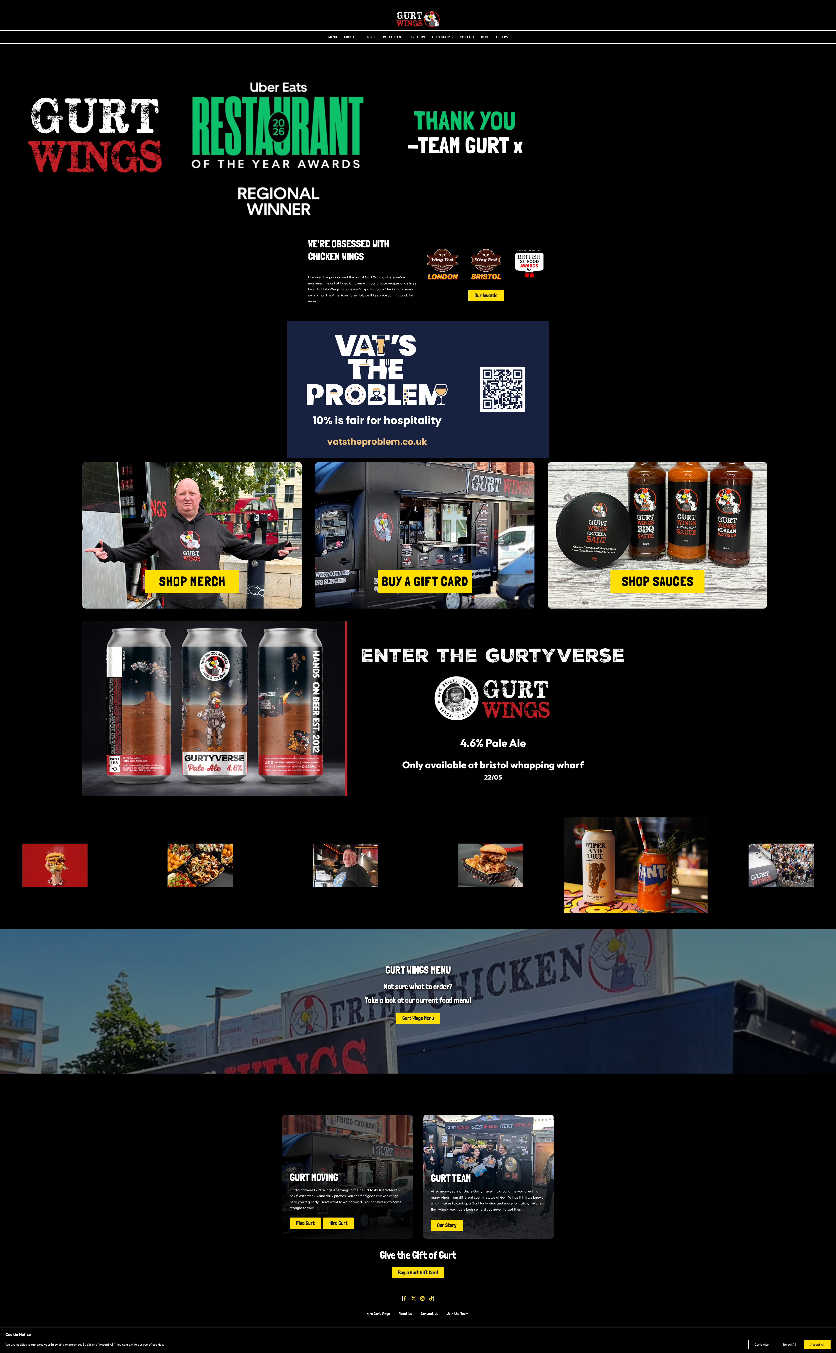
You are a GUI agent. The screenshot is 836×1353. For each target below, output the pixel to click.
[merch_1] (192, 464)
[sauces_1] (657, 464)
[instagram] (422, 1298)
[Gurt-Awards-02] (442, 246)
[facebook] (405, 1298)
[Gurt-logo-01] (418, 9)
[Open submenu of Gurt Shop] (451, 37)
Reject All (789, 1344)
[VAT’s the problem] (418, 323)
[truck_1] (424, 464)
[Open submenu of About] (356, 37)
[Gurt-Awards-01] (486, 246)
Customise (762, 1344)
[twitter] (413, 1298)
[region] (418, 1340)
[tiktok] (431, 1298)
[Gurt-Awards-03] (529, 246)
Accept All (817, 1344)
